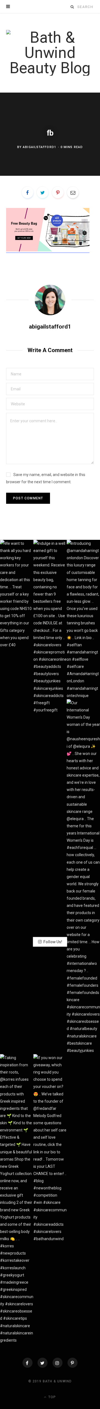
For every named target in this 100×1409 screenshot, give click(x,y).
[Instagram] (57, 1363)
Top (51, 1397)
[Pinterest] (58, 192)
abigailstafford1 (39, 147)
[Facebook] (27, 1363)
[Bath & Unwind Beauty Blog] (50, 53)
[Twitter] (43, 1363)
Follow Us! (52, 942)
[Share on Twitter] (42, 192)
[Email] (73, 192)
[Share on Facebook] (27, 192)
